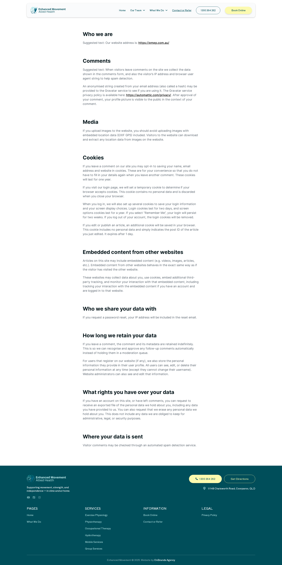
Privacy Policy (209, 515)
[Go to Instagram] (39, 498)
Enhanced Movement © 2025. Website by (141, 560)
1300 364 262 (208, 10)
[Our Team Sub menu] (144, 10)
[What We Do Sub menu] (166, 10)
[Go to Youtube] (28, 498)
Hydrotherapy (93, 535)
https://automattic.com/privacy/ (148, 95)
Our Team (135, 10)
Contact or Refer (181, 10)
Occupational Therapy (98, 528)
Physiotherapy (93, 521)
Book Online (238, 10)
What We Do (157, 10)
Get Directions (240, 478)
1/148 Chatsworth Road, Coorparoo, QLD (231, 488)
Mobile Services (94, 542)
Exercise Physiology (96, 515)
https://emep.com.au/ (153, 42)
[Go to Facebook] (34, 498)
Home (122, 10)
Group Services (93, 548)
